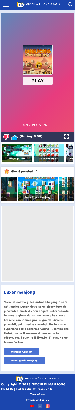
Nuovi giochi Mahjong (24, 360)
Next (71, 189)
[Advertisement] (37, 243)
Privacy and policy (37, 399)
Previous (4, 189)
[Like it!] (14, 137)
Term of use (37, 394)
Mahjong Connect (21, 351)
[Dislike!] (6, 137)
